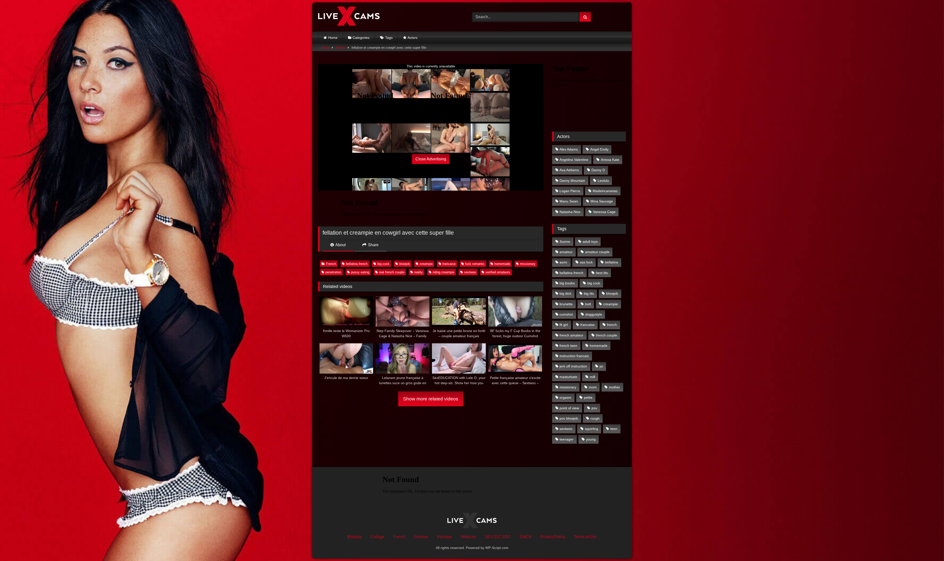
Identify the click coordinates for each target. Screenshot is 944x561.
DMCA (525, 537)
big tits (589, 293)
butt (588, 304)
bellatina (611, 262)
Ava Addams (569, 170)
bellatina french (357, 264)
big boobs (567, 283)
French (340, 47)
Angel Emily (599, 149)
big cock (383, 264)
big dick (565, 293)
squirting (591, 429)
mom (593, 387)
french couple (606, 335)
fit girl (564, 325)
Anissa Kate (610, 160)
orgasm (565, 397)
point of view (569, 408)
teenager (567, 439)
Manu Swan (569, 201)
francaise (449, 264)
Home (333, 38)
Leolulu (603, 180)
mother (614, 387)
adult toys (590, 241)
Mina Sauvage (601, 201)
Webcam (468, 537)
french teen (568, 346)
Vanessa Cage (604, 212)
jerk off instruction (573, 366)
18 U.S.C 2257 (498, 537)
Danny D (598, 170)
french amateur (571, 335)
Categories (361, 38)
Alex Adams (569, 149)
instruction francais (574, 356)
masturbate (568, 377)
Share (373, 245)
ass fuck (586, 262)
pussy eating (360, 272)
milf (592, 377)
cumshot (566, 314)
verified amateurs (498, 272)
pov (594, 408)
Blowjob (354, 537)
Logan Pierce (570, 191)
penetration (333, 272)
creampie (426, 264)
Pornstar (444, 537)
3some (565, 241)
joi (601, 366)
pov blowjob (569, 418)
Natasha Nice (570, 212)
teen (613, 429)
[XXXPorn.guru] (349, 17)
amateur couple (597, 252)
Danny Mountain (572, 180)
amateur (566, 252)
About (340, 245)
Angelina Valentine (574, 160)
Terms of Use (585, 537)
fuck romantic (475, 264)
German (421, 537)
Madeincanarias (605, 191)
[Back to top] (928, 546)
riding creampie (443, 272)
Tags (389, 38)
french (612, 325)
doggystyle (593, 314)
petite (588, 397)
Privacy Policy (552, 537)
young (591, 439)
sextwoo (470, 272)
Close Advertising (430, 159)
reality (418, 272)
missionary (527, 264)
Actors (412, 38)
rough (595, 418)
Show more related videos (430, 398)
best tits (602, 273)
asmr (563, 262)
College (377, 537)
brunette (566, 304)
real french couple (391, 272)
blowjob (404, 264)
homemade (502, 264)
